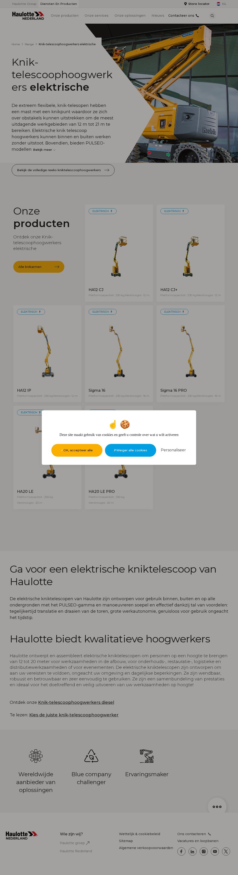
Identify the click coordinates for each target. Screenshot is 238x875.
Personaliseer (173, 450)
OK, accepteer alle (78, 450)
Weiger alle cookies (131, 450)
